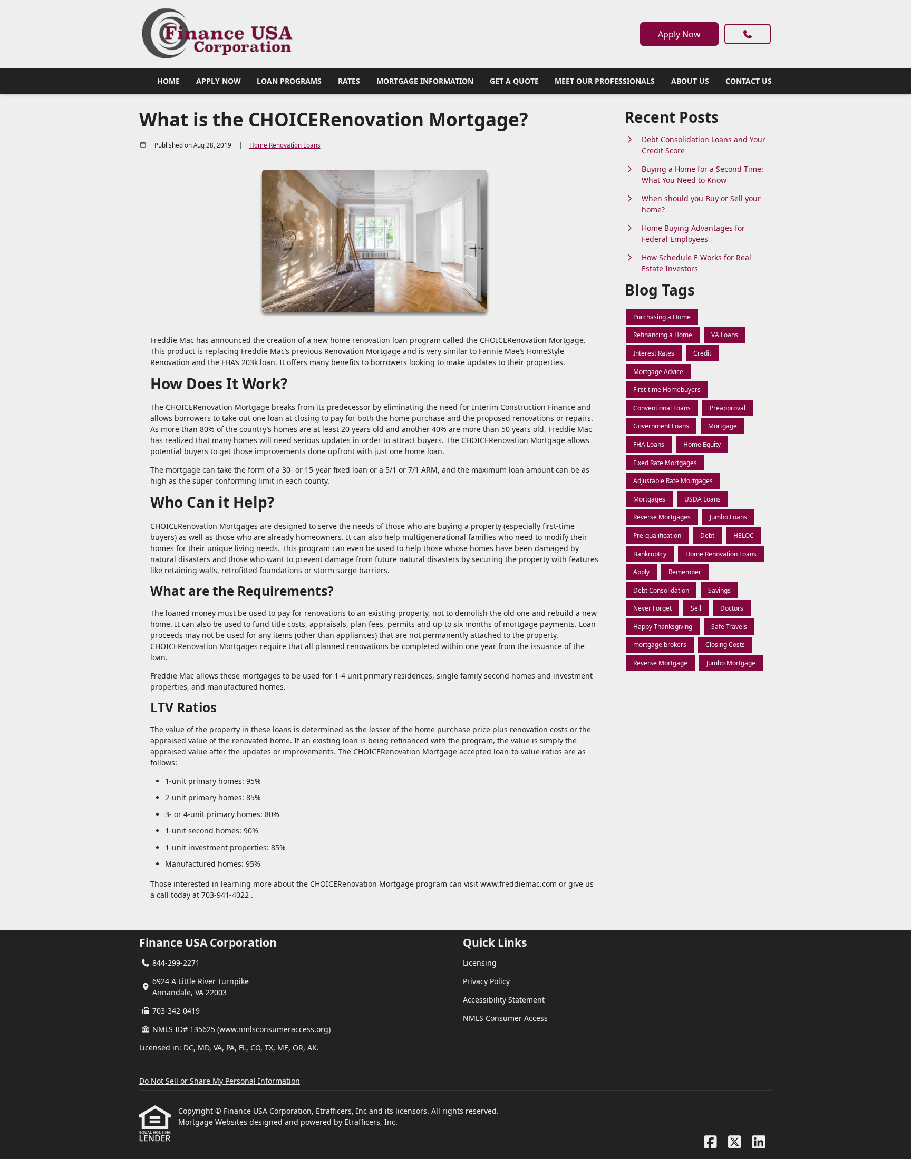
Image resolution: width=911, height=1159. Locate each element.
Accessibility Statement (504, 1000)
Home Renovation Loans (285, 145)
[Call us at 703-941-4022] (747, 34)
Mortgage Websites (213, 1122)
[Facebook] (710, 1142)
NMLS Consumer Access (505, 1018)
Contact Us (748, 81)
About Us (690, 81)
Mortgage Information (424, 81)
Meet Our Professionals (605, 81)
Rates (349, 81)
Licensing (480, 963)
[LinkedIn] (759, 1142)
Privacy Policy (486, 981)
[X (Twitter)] (734, 1142)
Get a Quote (514, 81)
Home (168, 81)
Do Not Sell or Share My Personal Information (219, 1081)
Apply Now (679, 34)
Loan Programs (289, 81)
